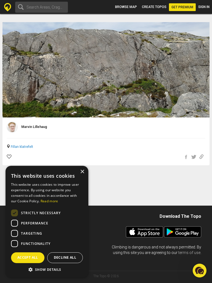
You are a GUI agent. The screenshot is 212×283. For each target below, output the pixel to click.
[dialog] (47, 221)
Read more (49, 201)
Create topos (154, 7)
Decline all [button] (65, 257)
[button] (47, 269)
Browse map (126, 7)
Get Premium (182, 7)
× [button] (82, 172)
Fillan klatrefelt (22, 147)
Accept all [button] (27, 257)
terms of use (189, 252)
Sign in (204, 7)
